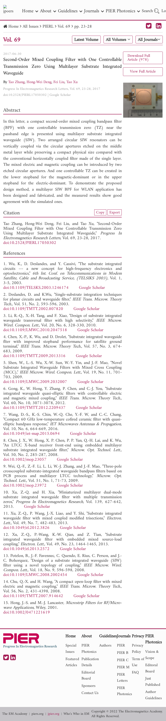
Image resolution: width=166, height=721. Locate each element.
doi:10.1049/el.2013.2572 (26, 549)
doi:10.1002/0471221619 (26, 612)
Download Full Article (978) (139, 57)
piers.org (37, 714)
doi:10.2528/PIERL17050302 (25, 95)
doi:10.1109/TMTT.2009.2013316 (34, 356)
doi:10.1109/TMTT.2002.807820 (33, 309)
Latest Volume (86, 39)
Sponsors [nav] (88, 686)
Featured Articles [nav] (72, 662)
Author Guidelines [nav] (153, 695)
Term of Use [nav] (138, 662)
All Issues (30, 26)
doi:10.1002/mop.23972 (24, 485)
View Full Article (143, 71)
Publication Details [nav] (90, 662)
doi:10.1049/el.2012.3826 (26, 528)
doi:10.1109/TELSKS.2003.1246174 (36, 288)
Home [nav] (28, 11)
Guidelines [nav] (68, 11)
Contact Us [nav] (89, 693)
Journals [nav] (91, 11)
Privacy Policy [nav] (137, 648)
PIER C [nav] (123, 660)
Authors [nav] (105, 645)
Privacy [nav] (138, 636)
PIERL (48, 26)
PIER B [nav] (122, 653)
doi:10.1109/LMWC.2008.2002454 (35, 575)
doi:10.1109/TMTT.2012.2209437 (34, 408)
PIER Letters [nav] (122, 677)
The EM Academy (14, 714)
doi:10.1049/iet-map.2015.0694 (31, 434)
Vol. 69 (64, 26)
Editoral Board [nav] (151, 668)
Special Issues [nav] (70, 648)
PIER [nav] (121, 645)
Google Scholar (60, 95)
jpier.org (53, 714)
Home (13, 26)
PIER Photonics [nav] (120, 11)
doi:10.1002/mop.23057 (24, 459)
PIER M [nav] (123, 667)
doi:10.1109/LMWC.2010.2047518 (35, 330)
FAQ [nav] (135, 672)
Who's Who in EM (76, 714)
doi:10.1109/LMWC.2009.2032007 (35, 382)
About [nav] (45, 11)
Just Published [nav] (152, 681)
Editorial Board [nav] (88, 675)
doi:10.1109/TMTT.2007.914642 (33, 596)
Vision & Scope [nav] (152, 654)
